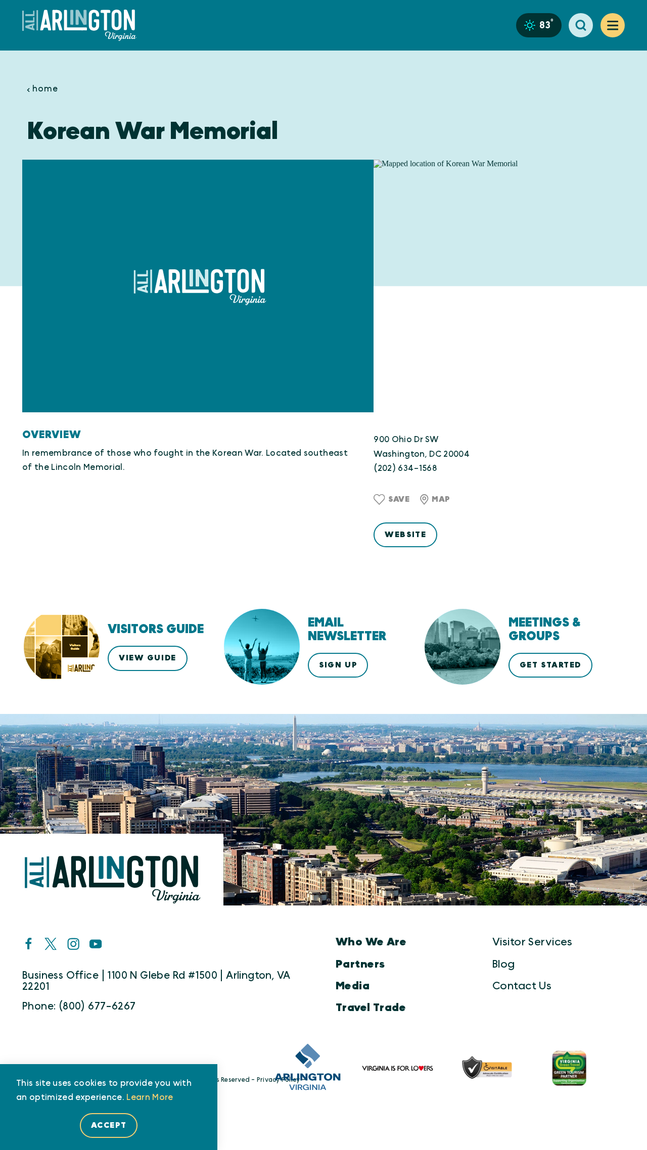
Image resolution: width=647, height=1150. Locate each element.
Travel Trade (371, 1007)
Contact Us (521, 986)
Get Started (550, 665)
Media (352, 986)
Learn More (149, 1097)
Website (405, 535)
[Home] (83, 25)
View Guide (147, 658)
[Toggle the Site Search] (581, 25)
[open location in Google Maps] (499, 286)
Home (45, 89)
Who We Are (371, 942)
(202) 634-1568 (405, 468)
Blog (503, 964)
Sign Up (338, 665)
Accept (108, 1125)
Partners (360, 964)
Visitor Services (532, 942)
